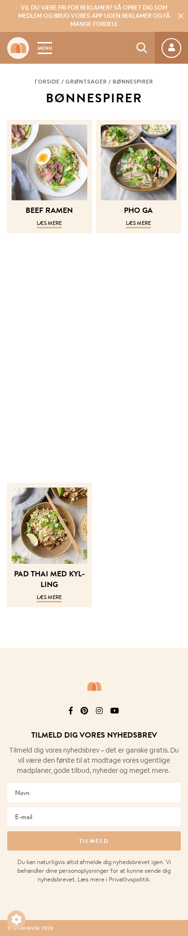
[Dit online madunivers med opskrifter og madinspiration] (18, 48)
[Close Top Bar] (181, 16)
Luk (174, 697)
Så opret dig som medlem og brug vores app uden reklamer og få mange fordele (94, 16)
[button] (16, 919)
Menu (45, 48)
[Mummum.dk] (94, 686)
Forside (47, 81)
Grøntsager (86, 81)
